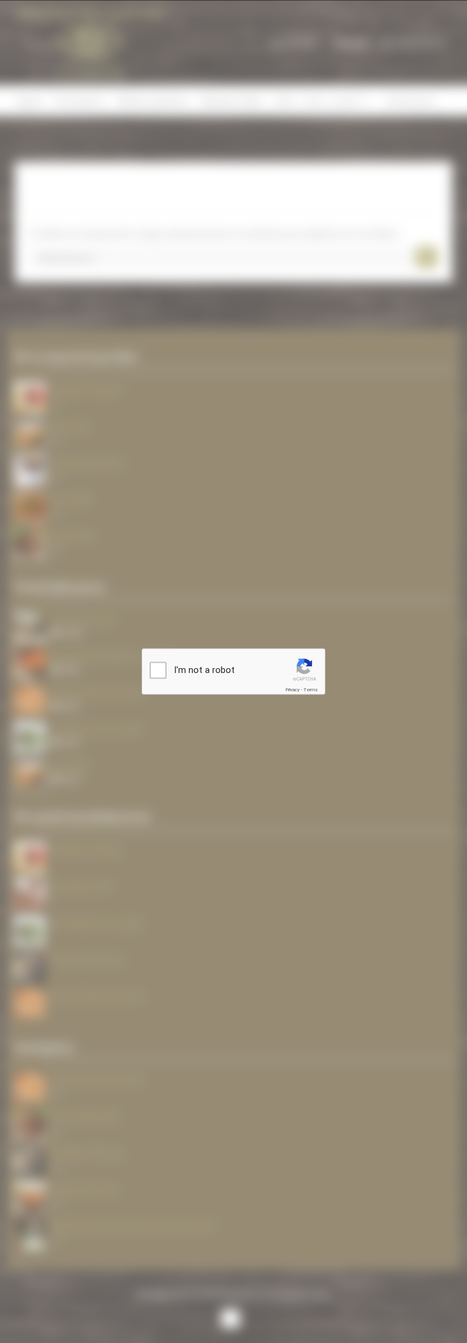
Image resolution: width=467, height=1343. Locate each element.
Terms (310, 689)
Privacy (292, 689)
